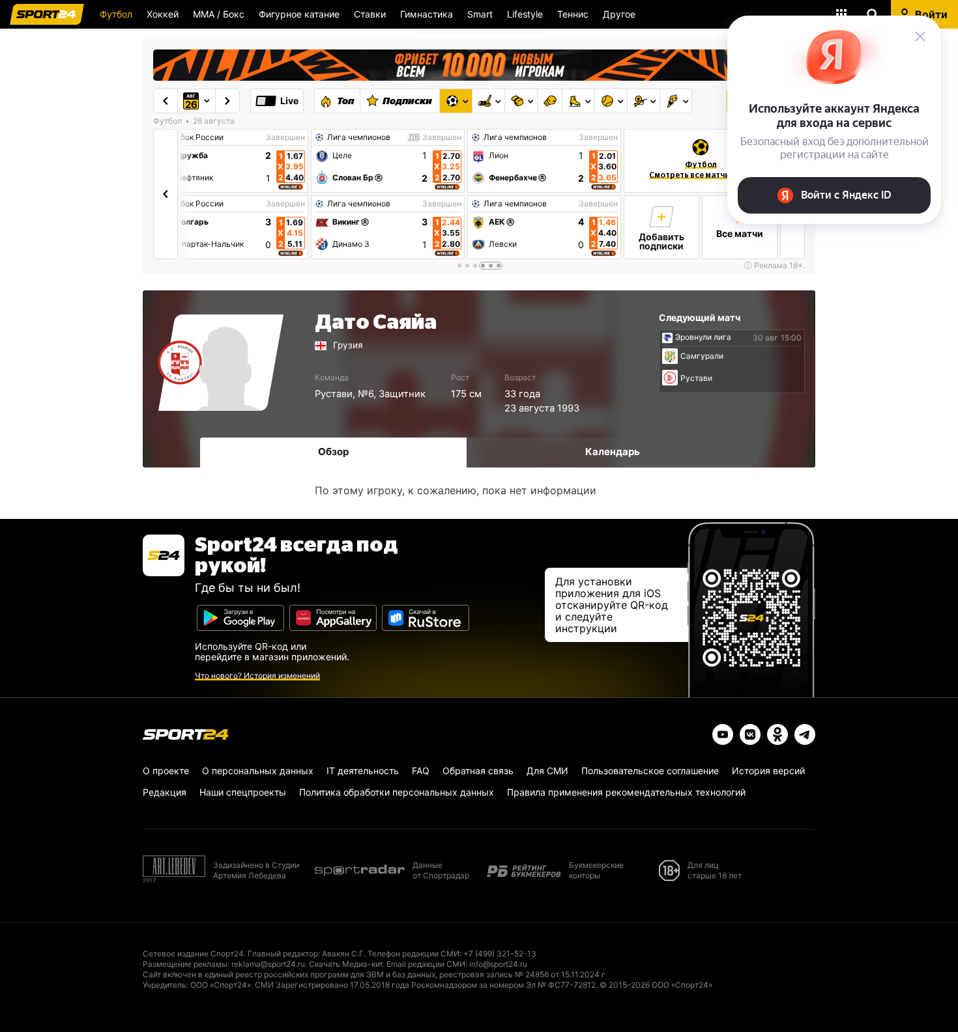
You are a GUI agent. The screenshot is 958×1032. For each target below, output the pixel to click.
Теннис (572, 14)
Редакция (164, 792)
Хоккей (163, 14)
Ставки (370, 14)
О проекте (166, 770)
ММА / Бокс (218, 14)
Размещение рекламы (185, 964)
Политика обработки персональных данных (396, 792)
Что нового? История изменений (257, 675)
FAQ (420, 770)
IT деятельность (363, 770)
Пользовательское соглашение (650, 770)
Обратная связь (478, 770)
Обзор (333, 451)
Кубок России (197, 137)
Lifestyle (525, 14)
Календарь (612, 451)
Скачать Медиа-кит (346, 964)
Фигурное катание (299, 14)
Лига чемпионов (358, 137)
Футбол (116, 14)
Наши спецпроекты (242, 792)
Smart (480, 14)
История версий (768, 770)
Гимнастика (426, 14)
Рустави (334, 394)
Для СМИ (547, 770)
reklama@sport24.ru (268, 964)
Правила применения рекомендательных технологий (626, 792)
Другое (619, 14)
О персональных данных (257, 770)
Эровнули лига (703, 337)
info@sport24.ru (498, 964)
